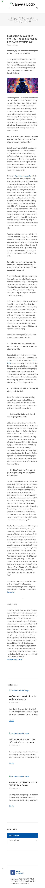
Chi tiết (11, 720)
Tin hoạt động (30, 18)
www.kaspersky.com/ (14, 659)
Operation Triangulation (23, 176)
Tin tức (21, 18)
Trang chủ (14, 18)
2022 (33, 360)
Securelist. (11, 592)
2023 (9, 363)
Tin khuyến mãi (14, 840)
